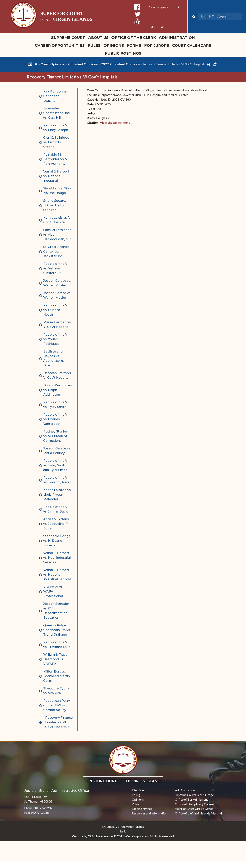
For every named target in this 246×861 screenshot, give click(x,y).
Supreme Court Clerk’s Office (194, 795)
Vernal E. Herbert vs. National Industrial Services (57, 574)
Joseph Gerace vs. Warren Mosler (57, 295)
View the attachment (115, 122)
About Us (98, 37)
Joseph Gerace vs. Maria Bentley (57, 451)
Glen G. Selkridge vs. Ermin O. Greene (56, 142)
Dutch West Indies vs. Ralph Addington (57, 389)
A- (162, 27)
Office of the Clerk (133, 37)
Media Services (142, 808)
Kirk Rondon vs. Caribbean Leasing (55, 96)
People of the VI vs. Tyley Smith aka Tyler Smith (55, 465)
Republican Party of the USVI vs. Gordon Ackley (56, 705)
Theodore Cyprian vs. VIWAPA (57, 691)
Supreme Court (68, 37)
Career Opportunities (60, 45)
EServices (138, 790)
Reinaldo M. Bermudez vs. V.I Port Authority (56, 159)
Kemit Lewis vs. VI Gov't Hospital (57, 220)
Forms (134, 45)
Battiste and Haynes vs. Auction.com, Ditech (53, 358)
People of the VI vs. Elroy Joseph (55, 127)
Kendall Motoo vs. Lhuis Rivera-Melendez (57, 494)
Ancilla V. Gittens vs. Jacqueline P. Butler (56, 523)
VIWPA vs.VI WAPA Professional (53, 591)
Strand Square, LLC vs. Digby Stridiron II (54, 205)
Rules (94, 45)
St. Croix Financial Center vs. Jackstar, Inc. (56, 251)
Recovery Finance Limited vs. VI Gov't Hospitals (59, 722)
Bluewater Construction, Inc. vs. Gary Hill (56, 113)
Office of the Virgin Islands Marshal (198, 813)
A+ (153, 27)
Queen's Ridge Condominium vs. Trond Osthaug (57, 629)
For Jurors (156, 45)
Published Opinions (82, 64)
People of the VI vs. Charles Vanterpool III (55, 419)
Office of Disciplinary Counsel (194, 804)
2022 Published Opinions (120, 64)
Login (123, 831)
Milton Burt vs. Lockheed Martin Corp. (56, 676)
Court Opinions (52, 64)
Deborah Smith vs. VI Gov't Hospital (57, 375)
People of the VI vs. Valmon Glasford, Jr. (55, 268)
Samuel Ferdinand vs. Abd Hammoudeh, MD (57, 234)
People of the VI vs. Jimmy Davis (55, 509)
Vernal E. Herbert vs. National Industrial (56, 176)
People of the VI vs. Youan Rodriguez (55, 339)
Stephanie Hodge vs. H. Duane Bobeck (57, 540)
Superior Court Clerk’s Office (194, 808)
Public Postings (123, 53)
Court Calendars (191, 45)
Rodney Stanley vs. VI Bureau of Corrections (55, 436)
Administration (177, 37)
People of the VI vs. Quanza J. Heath (55, 309)
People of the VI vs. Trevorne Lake (57, 644)
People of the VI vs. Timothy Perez (57, 480)
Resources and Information (149, 813)
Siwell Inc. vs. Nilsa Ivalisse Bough (57, 191)
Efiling (136, 795)
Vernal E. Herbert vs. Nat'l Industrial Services (57, 557)
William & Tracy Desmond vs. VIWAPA (55, 659)
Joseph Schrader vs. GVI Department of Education (56, 610)
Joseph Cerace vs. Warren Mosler (57, 283)
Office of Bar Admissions (191, 799)
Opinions (113, 45)
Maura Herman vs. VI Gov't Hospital (57, 324)
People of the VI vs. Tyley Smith (55, 404)
